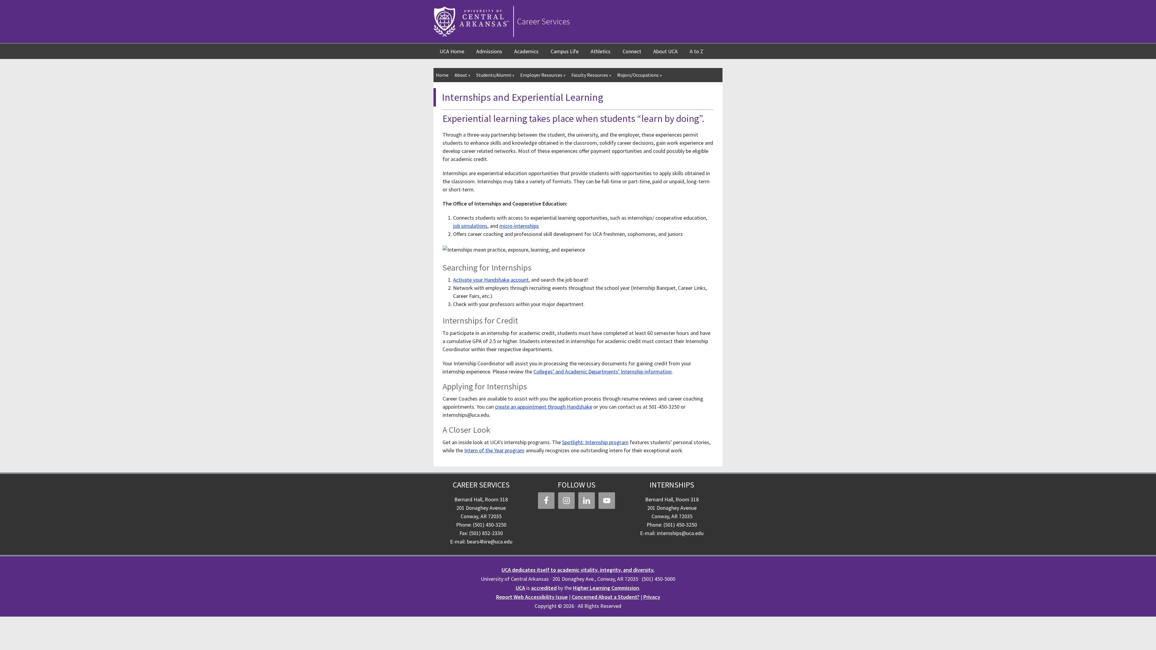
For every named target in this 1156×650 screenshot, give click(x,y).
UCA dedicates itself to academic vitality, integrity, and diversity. (578, 569)
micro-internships (519, 225)
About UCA (665, 51)
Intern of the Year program (494, 450)
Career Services (543, 21)
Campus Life (565, 51)
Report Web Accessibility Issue (532, 596)
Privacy (651, 596)
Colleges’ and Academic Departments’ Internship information (602, 371)
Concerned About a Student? (605, 596)
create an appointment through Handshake (543, 406)
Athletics (601, 51)
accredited (544, 587)
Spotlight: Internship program (595, 442)
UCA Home (452, 51)
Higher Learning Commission (606, 587)
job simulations (470, 225)
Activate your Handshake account (491, 279)
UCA (520, 587)
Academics (526, 51)
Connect (632, 51)
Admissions (489, 51)
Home (442, 75)
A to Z (696, 51)
